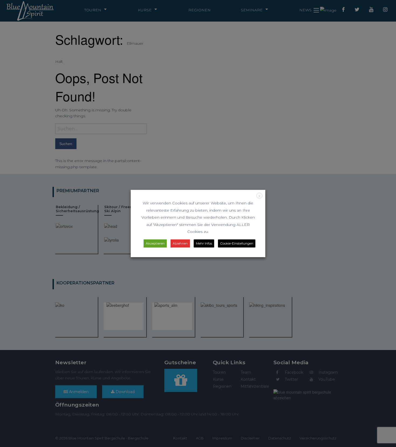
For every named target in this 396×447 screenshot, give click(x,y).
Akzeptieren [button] (155, 243)
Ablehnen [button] (180, 243)
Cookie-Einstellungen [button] (236, 243)
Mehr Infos (204, 243)
